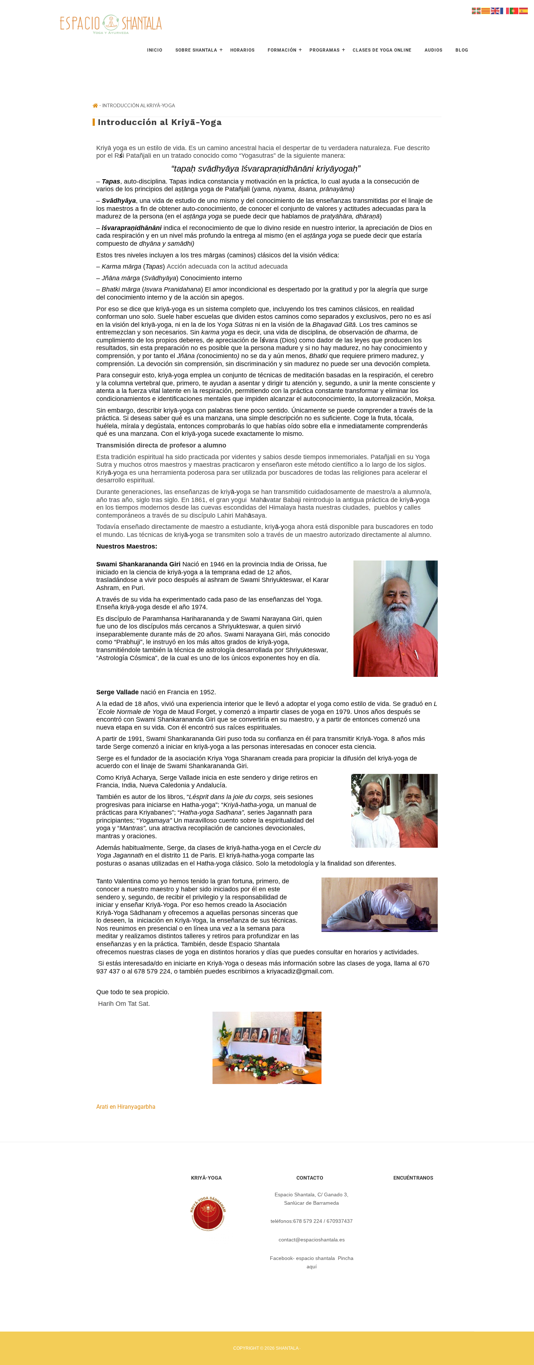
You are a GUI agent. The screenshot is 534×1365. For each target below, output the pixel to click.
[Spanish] (524, 10)
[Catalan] (486, 10)
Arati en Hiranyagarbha (125, 1106)
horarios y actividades (385, 952)
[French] (505, 10)
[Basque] (476, 10)
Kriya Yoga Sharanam (239, 758)
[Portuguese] (514, 10)
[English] (495, 10)
